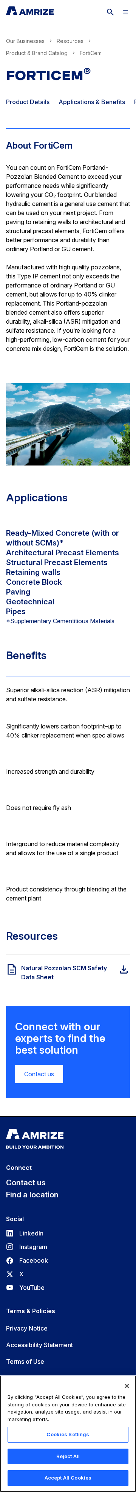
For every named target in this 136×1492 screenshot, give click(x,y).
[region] (68, 1433)
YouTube (25, 1287)
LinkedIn (24, 1233)
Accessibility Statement (39, 1345)
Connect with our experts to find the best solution (60, 1038)
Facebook (27, 1260)
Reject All (68, 1456)
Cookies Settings (67, 1434)
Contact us (39, 1074)
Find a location (32, 1194)
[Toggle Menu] (125, 12)
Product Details (27, 102)
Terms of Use (25, 1361)
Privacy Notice (27, 1328)
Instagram (26, 1247)
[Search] (110, 12)
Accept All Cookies (68, 1478)
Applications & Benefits (92, 102)
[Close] (127, 1386)
